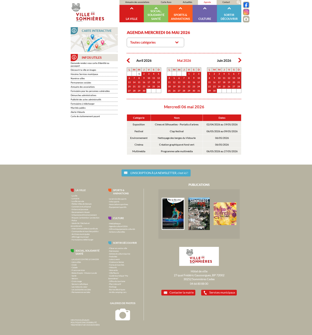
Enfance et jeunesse (80, 209)
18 (153, 82)
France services (78, 270)
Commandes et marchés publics (85, 231)
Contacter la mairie (181, 292)
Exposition (139, 124)
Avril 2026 (144, 60)
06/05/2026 (222, 137)
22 (139, 86)
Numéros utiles (78, 78)
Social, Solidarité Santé (156, 14)
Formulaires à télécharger (83, 103)
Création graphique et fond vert (176, 144)
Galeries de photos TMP (246, 19)
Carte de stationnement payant (85, 116)
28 (134, 90)
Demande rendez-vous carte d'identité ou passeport (90, 64)
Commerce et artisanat (81, 206)
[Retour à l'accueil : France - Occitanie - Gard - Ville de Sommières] (95, 11)
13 (129, 82)
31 (198, 90)
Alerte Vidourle (78, 112)
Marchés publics (78, 108)
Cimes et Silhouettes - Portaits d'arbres (177, 124)
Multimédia (138, 151)
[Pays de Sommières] (173, 229)
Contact (226, 2)
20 (129, 86)
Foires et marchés (116, 265)
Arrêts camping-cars (117, 292)
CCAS (74, 265)
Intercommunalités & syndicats (85, 228)
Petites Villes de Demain (82, 204)
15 (139, 82)
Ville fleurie (114, 273)
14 (134, 82)
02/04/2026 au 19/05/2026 (222, 124)
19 (158, 82)
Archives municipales (81, 234)
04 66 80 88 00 (199, 283)
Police (74, 220)
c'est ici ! (159, 173)
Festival (139, 131)
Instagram (246, 12)
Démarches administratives (83, 95)
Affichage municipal (80, 237)
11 (153, 78)
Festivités (113, 256)
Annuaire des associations (137, 2)
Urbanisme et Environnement (84, 215)
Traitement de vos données (85, 325)
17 (149, 82)
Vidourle (113, 267)
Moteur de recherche (238, 2)
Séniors (75, 278)
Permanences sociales (81, 82)
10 (149, 78)
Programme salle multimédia (177, 151)
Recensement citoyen (81, 212)
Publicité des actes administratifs (86, 99)
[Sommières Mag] (199, 229)
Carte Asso (166, 2)
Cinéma (139, 144)
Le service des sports (117, 199)
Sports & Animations (180, 16)
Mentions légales (80, 320)
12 (158, 78)
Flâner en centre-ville (118, 248)
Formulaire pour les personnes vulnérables (90, 91)
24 (149, 86)
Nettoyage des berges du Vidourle (177, 137)
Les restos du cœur (79, 287)
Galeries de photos (122, 303)
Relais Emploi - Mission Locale (84, 273)
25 (153, 86)
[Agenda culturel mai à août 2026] (225, 224)
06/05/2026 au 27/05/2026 (222, 151)
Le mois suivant (239, 60)
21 (134, 86)
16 (144, 82)
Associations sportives (118, 204)
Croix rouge (77, 281)
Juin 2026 (224, 60)
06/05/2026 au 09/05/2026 (222, 131)
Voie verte (113, 270)
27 (129, 90)
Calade (75, 267)
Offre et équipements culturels (122, 229)
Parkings (113, 287)
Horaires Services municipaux (84, 74)
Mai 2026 (184, 60)
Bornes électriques (117, 289)
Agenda (207, 2)
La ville (131, 18)
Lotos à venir (114, 259)
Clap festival (177, 131)
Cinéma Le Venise (116, 262)
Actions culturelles (117, 232)
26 (158, 86)
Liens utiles (76, 262)
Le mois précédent (128, 60)
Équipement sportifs (117, 207)
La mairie (75, 198)
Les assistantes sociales (81, 289)
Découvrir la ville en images (83, 70)
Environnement (139, 137)
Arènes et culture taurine (119, 254)
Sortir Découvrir (229, 16)
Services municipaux (222, 292)
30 (144, 90)
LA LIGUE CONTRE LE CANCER (85, 259)
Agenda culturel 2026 (118, 226)
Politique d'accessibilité (84, 322)
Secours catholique (80, 284)
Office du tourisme (117, 281)
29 (139, 90)
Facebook (246, 5)
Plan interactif (115, 284)
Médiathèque (115, 223)
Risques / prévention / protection (85, 217)
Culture (204, 18)
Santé (74, 276)
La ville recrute (78, 201)
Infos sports (114, 201)
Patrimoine (114, 251)
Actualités (187, 2)
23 (144, 86)
